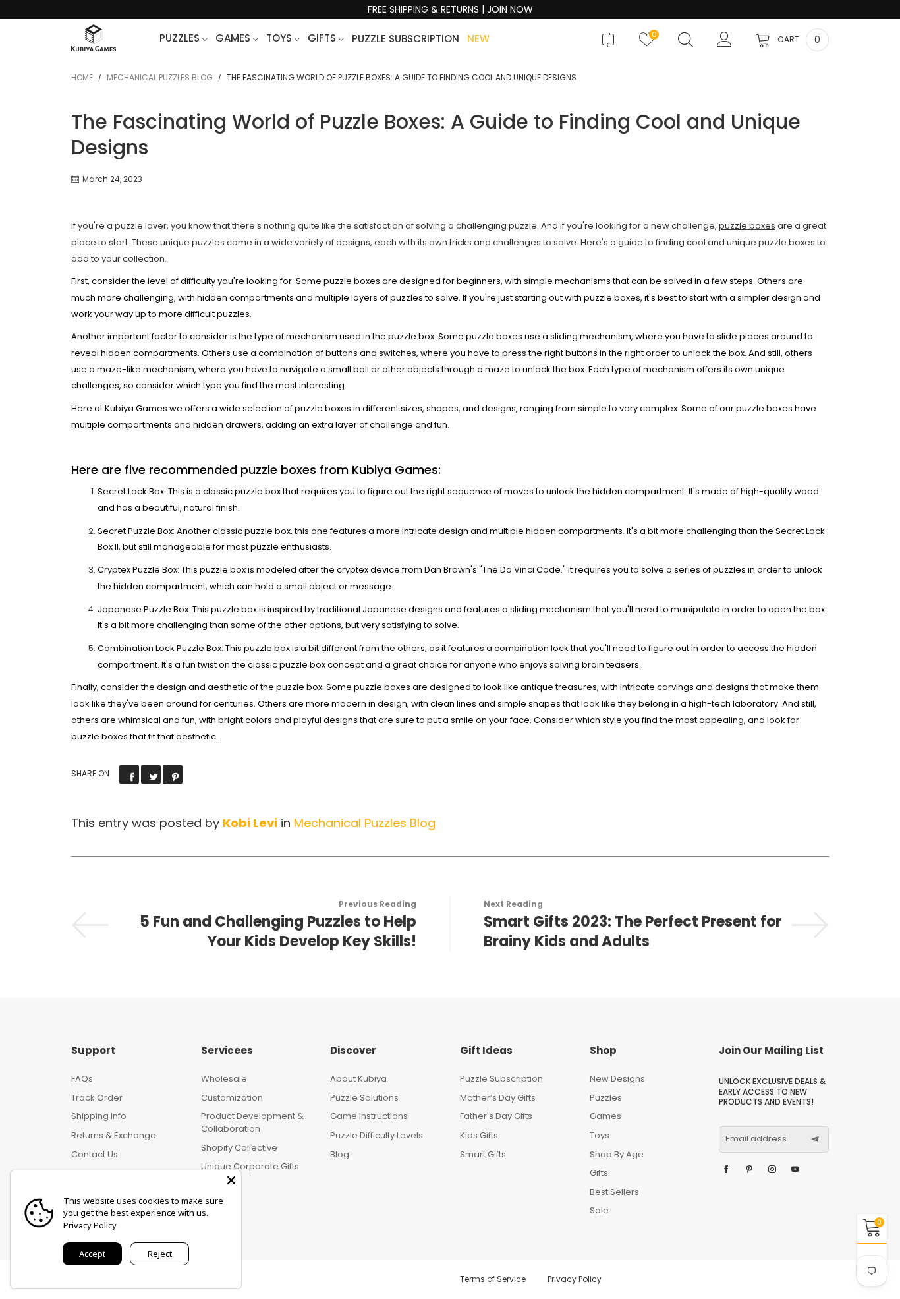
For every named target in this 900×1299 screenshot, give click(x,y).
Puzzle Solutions (364, 1097)
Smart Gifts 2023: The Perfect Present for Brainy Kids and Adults (632, 932)
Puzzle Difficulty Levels (376, 1135)
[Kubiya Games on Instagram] (772, 1170)
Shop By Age (617, 1154)
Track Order (97, 1097)
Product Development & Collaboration (252, 1122)
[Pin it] (173, 774)
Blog (339, 1154)
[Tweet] (151, 774)
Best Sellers (614, 1192)
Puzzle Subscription (405, 39)
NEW (478, 39)
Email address (756, 1139)
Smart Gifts (483, 1154)
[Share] (129, 774)
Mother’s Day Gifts (498, 1097)
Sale (599, 1210)
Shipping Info (99, 1116)
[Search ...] (685, 39)
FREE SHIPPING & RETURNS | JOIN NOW (450, 9)
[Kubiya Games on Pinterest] (749, 1170)
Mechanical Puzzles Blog (365, 823)
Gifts (323, 38)
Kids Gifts (479, 1135)
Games (234, 38)
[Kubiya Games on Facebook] (726, 1170)
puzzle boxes (747, 225)
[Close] (231, 1180)
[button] (815, 1139)
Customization (232, 1097)
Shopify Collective (239, 1147)
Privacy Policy (575, 1279)
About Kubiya (358, 1078)
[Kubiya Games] (93, 37)
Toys (280, 38)
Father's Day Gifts (496, 1116)
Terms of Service (493, 1279)
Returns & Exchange (113, 1135)
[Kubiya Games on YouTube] (795, 1170)
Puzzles (180, 38)
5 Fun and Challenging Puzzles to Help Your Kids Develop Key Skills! (278, 932)
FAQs (82, 1078)
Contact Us (94, 1154)
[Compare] (607, 39)
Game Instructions (369, 1116)
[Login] (724, 39)
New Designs (617, 1078)
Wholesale (224, 1078)
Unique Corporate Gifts (250, 1166)
